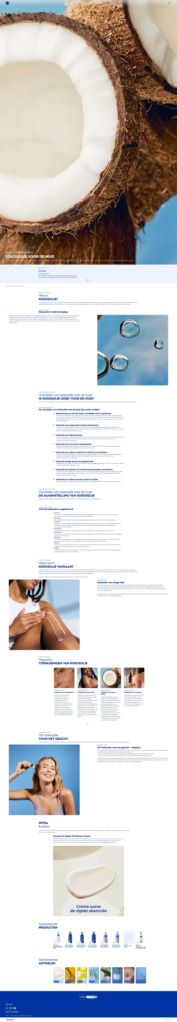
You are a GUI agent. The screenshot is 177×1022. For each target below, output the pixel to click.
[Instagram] (10, 1008)
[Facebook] (7, 1008)
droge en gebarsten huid (99, 427)
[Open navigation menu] (169, 3)
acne (57, 419)
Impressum (30, 1015)
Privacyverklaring (13, 1015)
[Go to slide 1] (87, 724)
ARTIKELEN (12, 286)
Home (7, 286)
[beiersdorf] (10, 1019)
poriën (112, 761)
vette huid (136, 761)
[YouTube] (14, 1008)
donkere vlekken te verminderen (96, 463)
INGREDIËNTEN (20, 286)
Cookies (7, 1015)
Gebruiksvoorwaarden (22, 1015)
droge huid (147, 587)
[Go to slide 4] (89, 724)
